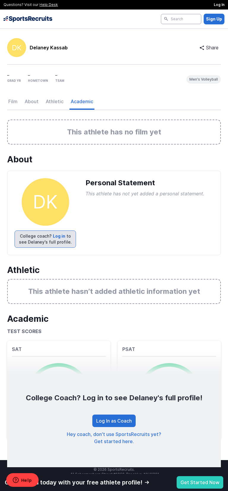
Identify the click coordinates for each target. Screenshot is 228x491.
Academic (82, 101)
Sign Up (214, 18)
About (32, 101)
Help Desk (48, 4)
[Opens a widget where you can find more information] (22, 480)
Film (13, 101)
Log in (59, 236)
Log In (219, 4)
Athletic (55, 101)
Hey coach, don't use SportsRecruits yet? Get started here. (114, 437)
